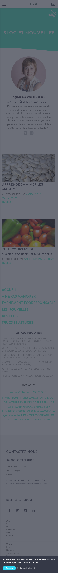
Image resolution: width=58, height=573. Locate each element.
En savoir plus (26, 568)
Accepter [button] (9, 568)
